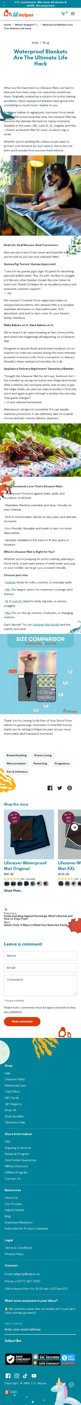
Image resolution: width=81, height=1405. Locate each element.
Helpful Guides (14, 1210)
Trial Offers (12, 1091)
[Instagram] (16, 1375)
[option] (27, 851)
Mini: (8, 613)
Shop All (10, 1110)
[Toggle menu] (72, 13)
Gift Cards (12, 1098)
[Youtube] (34, 1375)
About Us (11, 1198)
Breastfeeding (17, 755)
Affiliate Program (16, 1172)
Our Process (13, 1204)
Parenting (40, 763)
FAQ (7, 1142)
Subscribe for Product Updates (26, 1228)
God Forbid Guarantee (20, 1160)
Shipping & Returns (18, 1148)
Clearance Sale (15, 1122)
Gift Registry (13, 1104)
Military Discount (16, 1166)
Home (35, 42)
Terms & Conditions (18, 1248)
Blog (46, 42)
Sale (7, 1073)
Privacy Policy (14, 1254)
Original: (11, 582)
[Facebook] (8, 1375)
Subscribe (13, 1341)
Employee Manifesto (19, 1222)
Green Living (43, 755)
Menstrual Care (15, 1085)
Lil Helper (39, 1383)
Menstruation (16, 763)
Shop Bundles (14, 1116)
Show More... (13, 890)
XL (7, 601)
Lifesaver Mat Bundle (46, 624)
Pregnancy (62, 763)
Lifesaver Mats (15, 1079)
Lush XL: (17, 601)
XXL (8, 589)
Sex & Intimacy (17, 771)
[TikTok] (25, 1375)
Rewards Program (17, 1154)
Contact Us (13, 1179)
